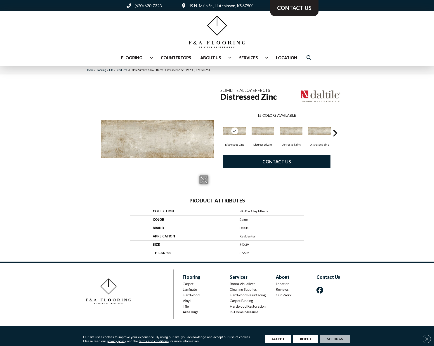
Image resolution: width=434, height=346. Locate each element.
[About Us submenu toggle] (229, 58)
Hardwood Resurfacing (248, 295)
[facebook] (320, 290)
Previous (218, 126)
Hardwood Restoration (248, 306)
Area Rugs (190, 312)
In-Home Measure (244, 312)
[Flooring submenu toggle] (151, 58)
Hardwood (191, 295)
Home (90, 70)
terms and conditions (154, 341)
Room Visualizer (242, 283)
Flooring (131, 57)
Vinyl (187, 300)
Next (335, 126)
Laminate (190, 289)
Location (286, 57)
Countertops (176, 57)
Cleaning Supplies (243, 289)
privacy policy (116, 341)
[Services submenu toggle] (266, 58)
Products (121, 70)
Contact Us (276, 161)
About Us (210, 57)
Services (248, 57)
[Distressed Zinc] (234, 131)
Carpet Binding (241, 300)
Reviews (282, 289)
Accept (278, 339)
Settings (335, 339)
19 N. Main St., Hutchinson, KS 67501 (221, 5)
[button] (310, 57)
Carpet (188, 283)
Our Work (284, 295)
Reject (305, 339)
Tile (110, 70)
